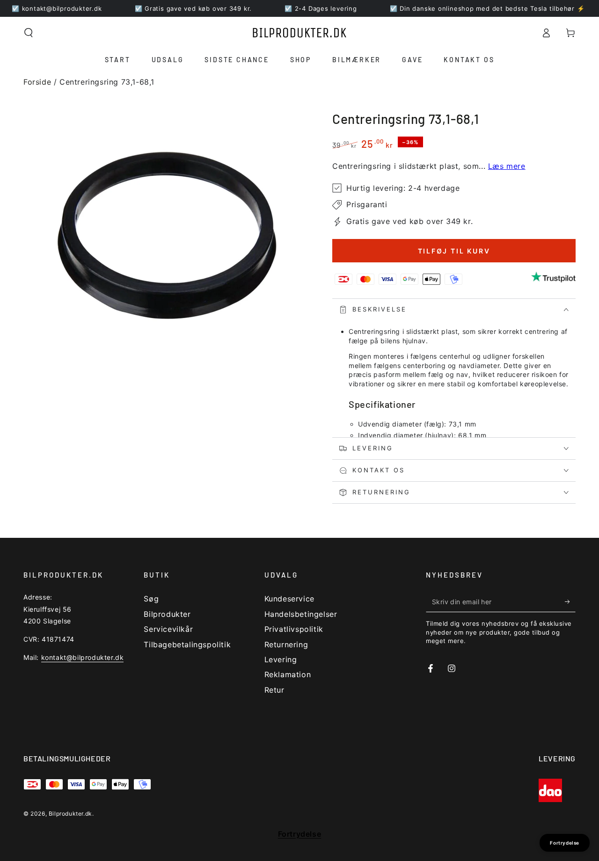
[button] (28, 32)
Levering (280, 659)
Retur (274, 690)
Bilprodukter (167, 614)
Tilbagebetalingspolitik (187, 644)
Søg (151, 598)
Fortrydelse (299, 834)
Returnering (286, 644)
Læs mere (507, 166)
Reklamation (287, 674)
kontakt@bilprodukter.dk (82, 657)
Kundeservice (289, 598)
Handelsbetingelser (300, 614)
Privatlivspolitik (293, 629)
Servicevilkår (168, 629)
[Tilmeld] (570, 601)
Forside (37, 82)
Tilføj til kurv (454, 251)
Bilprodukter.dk (70, 813)
